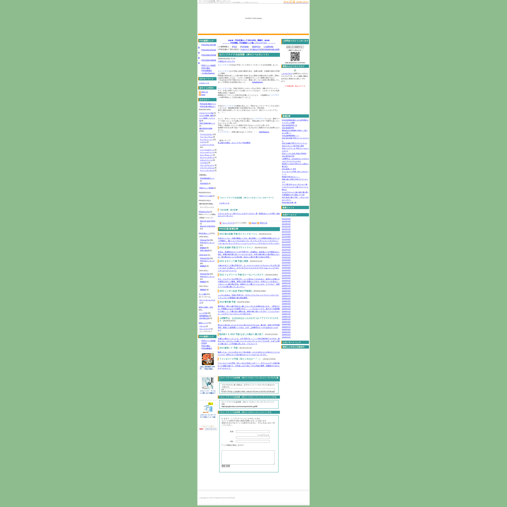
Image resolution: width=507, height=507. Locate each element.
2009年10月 (286, 288)
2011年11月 (286, 229)
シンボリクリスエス (207, 145)
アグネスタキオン (206, 134)
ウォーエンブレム (206, 137)
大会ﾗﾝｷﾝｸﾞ (245, 49)
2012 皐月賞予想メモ (289, 125)
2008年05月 (286, 332)
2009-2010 (203, 255)
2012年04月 (286, 219)
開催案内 (203, 248)
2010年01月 (286, 281)
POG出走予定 (205, 240)
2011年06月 (286, 239)
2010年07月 (286, 265)
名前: (232, 432)
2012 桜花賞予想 (288, 128)
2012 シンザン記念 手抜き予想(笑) (294, 153)
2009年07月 (286, 296)
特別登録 (265, 49)
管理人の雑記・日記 (206, 307)
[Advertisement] (240, 168)
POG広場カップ (204, 233)
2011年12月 (286, 226)
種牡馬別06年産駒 (205, 128)
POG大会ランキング (207, 243)
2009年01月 (286, 312)
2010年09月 (286, 260)
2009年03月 (286, 306)
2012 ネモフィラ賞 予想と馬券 (293, 146)
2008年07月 (286, 327)
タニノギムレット (206, 155)
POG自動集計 (206, 71)
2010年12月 (286, 252)
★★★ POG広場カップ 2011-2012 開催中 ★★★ (249, 40)
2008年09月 (286, 322)
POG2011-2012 (204, 212)
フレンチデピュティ (207, 165)
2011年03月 (286, 247)
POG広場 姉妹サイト (208, 104)
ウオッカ (202, 326)
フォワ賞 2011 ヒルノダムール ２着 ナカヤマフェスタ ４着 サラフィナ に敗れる (295, 187)
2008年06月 (286, 329)
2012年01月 (286, 224)
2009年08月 (286, 293)
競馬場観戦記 (204, 316)
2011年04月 (286, 245)
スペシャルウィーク (207, 152)
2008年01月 (286, 337)
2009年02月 (286, 309)
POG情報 (244, 47)
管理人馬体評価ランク (207, 123)
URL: (232, 441)
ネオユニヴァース (206, 160)
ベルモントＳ (224, 203)
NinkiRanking (264, 132)
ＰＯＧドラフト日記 (206, 113)
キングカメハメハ (206, 139)
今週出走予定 (256, 49)
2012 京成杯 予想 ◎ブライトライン (294, 143)
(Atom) (254, 223)
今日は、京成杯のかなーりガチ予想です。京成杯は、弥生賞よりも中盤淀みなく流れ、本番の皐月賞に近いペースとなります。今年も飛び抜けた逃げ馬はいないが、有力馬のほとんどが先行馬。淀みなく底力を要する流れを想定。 (249, 254)
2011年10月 (286, 232)
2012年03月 (286, 221)
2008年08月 (286, 324)
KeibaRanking (257, 82)
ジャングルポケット (207, 150)
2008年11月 (286, 317)
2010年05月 (286, 270)
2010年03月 (286, 275)
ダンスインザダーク (207, 157)
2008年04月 (286, 335)
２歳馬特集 (268, 47)
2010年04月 (286, 273)
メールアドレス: (263, 435)
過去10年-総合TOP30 (207, 221)
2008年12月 (286, 314)
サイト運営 (203, 294)
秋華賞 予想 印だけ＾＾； (291, 177)
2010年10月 (286, 257)
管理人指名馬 (205, 250)
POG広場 (231, 498)
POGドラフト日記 (205, 196)
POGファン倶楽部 (208, 65)
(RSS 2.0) (263, 223)
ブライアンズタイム (207, 168)
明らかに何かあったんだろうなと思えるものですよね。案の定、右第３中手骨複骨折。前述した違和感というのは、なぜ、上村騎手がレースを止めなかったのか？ (249, 327)
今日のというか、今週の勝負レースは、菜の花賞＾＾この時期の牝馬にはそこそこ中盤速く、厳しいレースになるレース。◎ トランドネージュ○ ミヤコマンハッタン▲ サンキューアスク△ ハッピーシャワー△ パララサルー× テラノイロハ (249, 240)
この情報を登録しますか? (233, 445)
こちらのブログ (286, 73)
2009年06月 (286, 299)
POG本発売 (204, 183)
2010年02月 (286, 278)
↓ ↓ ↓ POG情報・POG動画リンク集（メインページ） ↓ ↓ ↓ (249, 43)
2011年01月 (286, 250)
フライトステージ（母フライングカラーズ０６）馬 (237, 214)
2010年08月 (286, 263)
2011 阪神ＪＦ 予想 (289, 169)
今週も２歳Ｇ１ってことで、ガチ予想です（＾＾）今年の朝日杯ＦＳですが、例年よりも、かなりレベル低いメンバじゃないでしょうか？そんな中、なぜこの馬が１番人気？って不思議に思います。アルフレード (249, 341)
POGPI (204, 343)
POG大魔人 (205, 68)
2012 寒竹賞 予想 (288, 156)
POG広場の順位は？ (208, 106)
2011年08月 (286, 237)
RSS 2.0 (204, 92)
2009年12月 (286, 283)
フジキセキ (204, 163)
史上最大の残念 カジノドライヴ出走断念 (234, 143)
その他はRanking (208, 73)
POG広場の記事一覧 (289, 202)
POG (234, 47)
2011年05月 (286, 242)
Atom (203, 95)
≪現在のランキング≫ (226, 61)
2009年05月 (286, 301)
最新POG (256, 47)
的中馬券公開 (204, 318)
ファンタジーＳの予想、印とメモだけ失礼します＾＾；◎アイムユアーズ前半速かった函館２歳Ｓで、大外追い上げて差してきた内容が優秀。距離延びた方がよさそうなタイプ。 (249, 365)
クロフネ (203, 142)
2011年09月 (286, 234)
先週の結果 (274, 49)
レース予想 (203, 313)
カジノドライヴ (228, 223)
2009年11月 (286, 286)
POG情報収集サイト (207, 178)
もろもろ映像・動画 (206, 115)
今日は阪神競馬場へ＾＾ (290, 136)
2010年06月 (286, 268)
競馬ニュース (203, 323)
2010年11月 (286, 255)
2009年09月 (286, 291)
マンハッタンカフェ (207, 170)
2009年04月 (286, 304)
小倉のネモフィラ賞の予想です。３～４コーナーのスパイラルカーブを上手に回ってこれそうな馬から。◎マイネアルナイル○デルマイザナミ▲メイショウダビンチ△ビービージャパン (249, 268)
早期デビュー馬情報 (206, 188)
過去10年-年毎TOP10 (207, 226)
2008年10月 (286, 319)
